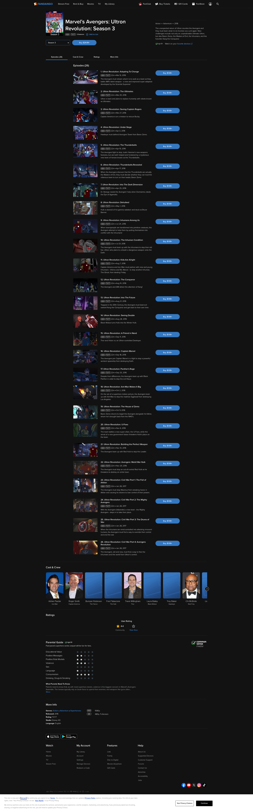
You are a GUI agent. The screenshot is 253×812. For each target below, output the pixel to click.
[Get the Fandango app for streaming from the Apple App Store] (53, 736)
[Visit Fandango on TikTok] (204, 785)
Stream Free (51, 764)
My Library (81, 752)
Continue (204, 803)
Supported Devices (145, 756)
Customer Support (145, 760)
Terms (52, 798)
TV (47, 760)
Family (109, 756)
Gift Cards (111, 768)
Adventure (64, 711)
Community (120, 630)
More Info (114, 57)
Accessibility (143, 776)
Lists (109, 752)
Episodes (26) (56, 57)
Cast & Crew (78, 57)
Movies (49, 756)
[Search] (217, 4)
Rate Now (134, 630)
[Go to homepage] (43, 4)
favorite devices (183, 44)
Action (55, 711)
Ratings (97, 57)
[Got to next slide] (206, 588)
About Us (141, 752)
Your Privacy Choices (184, 803)
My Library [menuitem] (110, 4)
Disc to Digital (112, 760)
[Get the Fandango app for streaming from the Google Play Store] (69, 736)
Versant (23, 798)
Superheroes (75, 711)
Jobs (140, 780)
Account (80, 756)
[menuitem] (181, 4)
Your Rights (39, 801)
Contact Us (142, 768)
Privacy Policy (90, 798)
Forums (141, 764)
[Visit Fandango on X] (194, 785)
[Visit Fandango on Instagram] (199, 785)
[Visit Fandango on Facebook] (183, 785)
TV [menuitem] (99, 4)
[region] (126, 803)
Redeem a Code (83, 768)
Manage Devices (83, 764)
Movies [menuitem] (90, 4)
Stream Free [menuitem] (63, 4)
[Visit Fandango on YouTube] (189, 785)
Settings (80, 760)
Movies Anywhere (114, 764)
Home (48, 752)
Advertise (141, 772)
